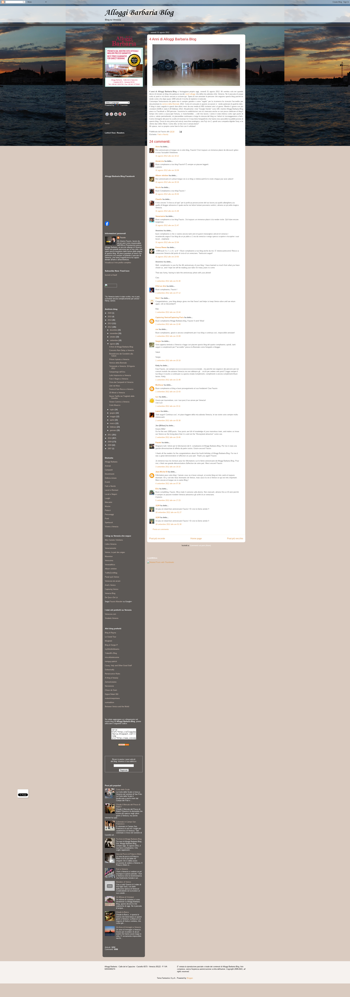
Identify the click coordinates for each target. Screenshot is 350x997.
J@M (157, 506)
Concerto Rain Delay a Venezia (121, 350)
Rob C (158, 298)
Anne (157, 147)
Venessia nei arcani (112, 581)
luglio (112, 410)
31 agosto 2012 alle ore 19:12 (167, 156)
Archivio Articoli (118, 25)
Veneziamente (110, 548)
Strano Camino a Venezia (119, 402)
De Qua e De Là (111, 597)
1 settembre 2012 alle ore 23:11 (167, 406)
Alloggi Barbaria (111, 462)
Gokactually (109, 670)
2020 (110, 313)
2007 (110, 449)
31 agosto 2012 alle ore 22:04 (167, 242)
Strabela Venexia (111, 618)
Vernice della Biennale (118, 363)
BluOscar (159, 385)
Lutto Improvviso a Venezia (120, 375)
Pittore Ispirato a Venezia (119, 359)
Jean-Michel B (161, 472)
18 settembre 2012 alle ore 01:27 (168, 512)
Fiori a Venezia (122, 869)
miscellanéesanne (112, 657)
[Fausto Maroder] (107, 225)
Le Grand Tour (110, 637)
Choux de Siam (111, 690)
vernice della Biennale (170, 104)
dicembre (114, 330)
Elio (157, 489)
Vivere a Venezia (111, 527)
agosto (113, 344)
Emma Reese (161, 247)
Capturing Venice (111, 589)
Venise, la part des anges (115, 552)
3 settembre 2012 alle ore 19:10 (167, 467)
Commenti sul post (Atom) (200, 545)
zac (156, 329)
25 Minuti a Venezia (117, 393)
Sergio (158, 341)
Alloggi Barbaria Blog (139, 12)
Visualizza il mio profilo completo (118, 263)
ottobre (113, 337)
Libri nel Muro (114, 386)
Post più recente (157, 538)
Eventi (107, 482)
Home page (196, 538)
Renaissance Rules (112, 674)
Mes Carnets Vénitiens (114, 540)
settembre (114, 340)
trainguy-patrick (111, 661)
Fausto (158, 442)
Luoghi (107, 498)
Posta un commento (161, 529)
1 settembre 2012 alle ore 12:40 (167, 324)
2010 (110, 438)
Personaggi (109, 514)
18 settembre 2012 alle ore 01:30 (168, 524)
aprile (112, 420)
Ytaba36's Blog (111, 653)
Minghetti (108, 641)
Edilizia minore (110, 478)
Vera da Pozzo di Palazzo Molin (128, 854)
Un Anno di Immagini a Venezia (128, 927)
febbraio (113, 427)
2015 (110, 317)
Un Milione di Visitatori (125, 897)
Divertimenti (109, 474)
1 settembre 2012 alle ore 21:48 (167, 380)
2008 (110, 445)
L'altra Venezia (110, 544)
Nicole (158, 187)
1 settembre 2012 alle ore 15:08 (167, 336)
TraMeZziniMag (111, 573)
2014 (110, 320)
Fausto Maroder (116, 601)
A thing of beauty (111, 678)
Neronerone (109, 686)
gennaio (113, 430)
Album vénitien (161, 175)
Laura (157, 411)
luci (157, 397)
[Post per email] (180, 132)
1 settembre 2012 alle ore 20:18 (167, 360)
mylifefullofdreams (112, 649)
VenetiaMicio (110, 565)
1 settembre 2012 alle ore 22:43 (167, 392)
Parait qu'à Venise (112, 577)
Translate (124, 105)
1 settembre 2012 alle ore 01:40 (167, 281)
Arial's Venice (110, 585)
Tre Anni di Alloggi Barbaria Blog (129, 839)
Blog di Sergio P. (111, 645)
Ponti (107, 519)
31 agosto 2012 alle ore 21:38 (167, 211)
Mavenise (109, 556)
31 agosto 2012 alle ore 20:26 (167, 194)
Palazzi (108, 510)
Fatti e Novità (163, 134)
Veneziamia (160, 216)
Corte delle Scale (123, 789)
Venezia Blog (110, 593)
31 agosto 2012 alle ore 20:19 (167, 182)
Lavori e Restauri (111, 490)
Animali (108, 466)
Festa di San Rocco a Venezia (121, 389)
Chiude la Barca (122, 912)
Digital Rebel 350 (111, 694)
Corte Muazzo (114, 405)
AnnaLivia (159, 161)
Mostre (107, 506)
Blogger (190, 978)
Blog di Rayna (110, 633)
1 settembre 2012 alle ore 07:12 (167, 293)
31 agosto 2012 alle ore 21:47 (167, 225)
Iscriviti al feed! (111, 275)
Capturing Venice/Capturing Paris (169, 317)
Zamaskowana (110, 682)
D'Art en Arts (161, 286)
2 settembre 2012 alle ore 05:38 (167, 420)
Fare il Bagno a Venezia (118, 379)
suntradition (109, 702)
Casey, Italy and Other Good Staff (118, 665)
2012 (110, 327)
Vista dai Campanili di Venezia (121, 382)
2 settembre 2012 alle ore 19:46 (167, 437)
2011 (110, 435)
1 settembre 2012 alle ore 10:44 (167, 312)
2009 (110, 442)
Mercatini (108, 502)
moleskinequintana (112, 698)
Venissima (109, 560)
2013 (110, 323)
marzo (112, 423)
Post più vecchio (235, 538)
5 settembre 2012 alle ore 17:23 (167, 500)
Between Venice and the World (117, 707)
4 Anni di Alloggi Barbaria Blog (121, 347)
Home (107, 25)
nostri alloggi (190, 94)
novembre (114, 333)
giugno (113, 413)
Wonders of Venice (123, 882)
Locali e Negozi (111, 494)
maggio (113, 417)
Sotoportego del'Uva (117, 372)
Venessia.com (110, 614)
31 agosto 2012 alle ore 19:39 (167, 170)
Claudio (158, 199)
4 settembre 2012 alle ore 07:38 (167, 484)
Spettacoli (109, 522)
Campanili (109, 470)
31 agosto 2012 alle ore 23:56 (167, 257)
